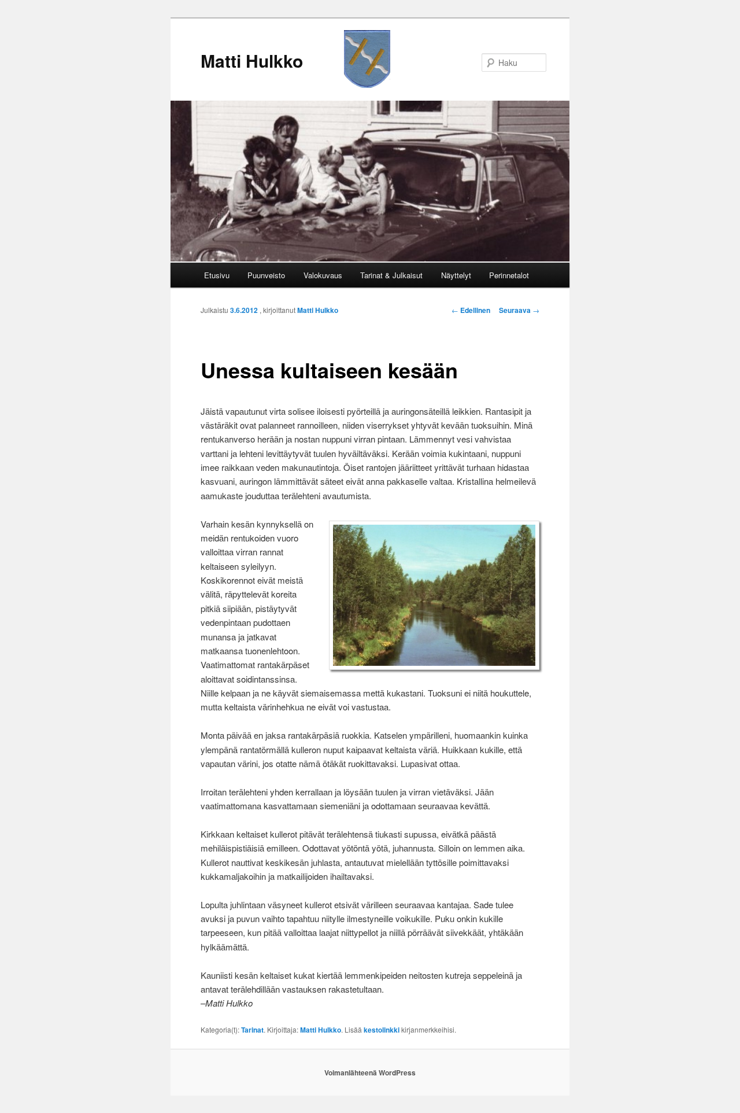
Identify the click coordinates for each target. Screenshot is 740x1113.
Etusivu (217, 275)
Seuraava (519, 310)
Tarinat (252, 1029)
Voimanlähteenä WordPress (370, 1072)
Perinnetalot (509, 275)
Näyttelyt (456, 275)
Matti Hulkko (252, 60)
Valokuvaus (323, 275)
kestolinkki (381, 1029)
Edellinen (471, 310)
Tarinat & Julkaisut (391, 275)
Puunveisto (266, 275)
